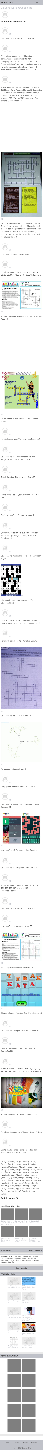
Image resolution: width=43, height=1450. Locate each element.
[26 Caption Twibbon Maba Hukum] (29, 1365)
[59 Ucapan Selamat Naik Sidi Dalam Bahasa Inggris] (14, 1425)
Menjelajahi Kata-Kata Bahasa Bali (13, 1346)
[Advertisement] (21, 125)
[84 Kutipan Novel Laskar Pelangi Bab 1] (14, 1281)
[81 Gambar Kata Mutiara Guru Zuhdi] (29, 1410)
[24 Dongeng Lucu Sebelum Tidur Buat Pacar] (29, 1281)
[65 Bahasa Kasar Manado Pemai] (29, 1341)
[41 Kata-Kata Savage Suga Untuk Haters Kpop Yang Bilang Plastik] (29, 1425)
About (8, 1443)
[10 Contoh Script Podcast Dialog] (35, 1214)
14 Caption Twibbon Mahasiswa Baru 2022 (34, 1241)
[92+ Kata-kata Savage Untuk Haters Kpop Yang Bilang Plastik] (29, 1311)
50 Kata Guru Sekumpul (26, 1301)
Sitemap (34, 1443)
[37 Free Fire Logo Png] (14, 1296)
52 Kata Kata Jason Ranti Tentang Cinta (21, 1221)
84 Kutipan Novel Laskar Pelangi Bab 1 (14, 1287)
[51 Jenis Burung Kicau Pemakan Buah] (14, 1365)
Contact (16, 1443)
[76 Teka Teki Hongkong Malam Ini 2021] (21, 1231)
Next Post (7, 1250)
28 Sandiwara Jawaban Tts (16, 7)
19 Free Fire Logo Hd (13, 1331)
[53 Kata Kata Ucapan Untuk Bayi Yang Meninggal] (7, 1214)
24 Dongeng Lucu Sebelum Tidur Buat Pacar (28, 1287)
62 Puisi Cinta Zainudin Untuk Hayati (6, 1240)
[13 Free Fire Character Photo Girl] (14, 1311)
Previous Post (34, 1250)
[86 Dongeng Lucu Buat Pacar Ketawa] (14, 1410)
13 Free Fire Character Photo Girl (14, 1316)
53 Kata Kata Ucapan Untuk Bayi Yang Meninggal (7, 1222)
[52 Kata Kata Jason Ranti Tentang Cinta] (21, 1214)
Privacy (25, 1443)
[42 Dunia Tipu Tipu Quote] (14, 1380)
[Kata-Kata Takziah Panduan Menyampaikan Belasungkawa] (29, 1327)
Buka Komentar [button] (21, 1268)
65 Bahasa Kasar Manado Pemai (27, 1346)
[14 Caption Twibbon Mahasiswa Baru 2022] (35, 1231)
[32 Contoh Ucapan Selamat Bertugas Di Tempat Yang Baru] (14, 1395)
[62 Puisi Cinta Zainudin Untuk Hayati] (7, 1231)
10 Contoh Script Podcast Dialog (34, 1221)
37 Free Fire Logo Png (13, 1301)
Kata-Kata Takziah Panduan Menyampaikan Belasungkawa (28, 1336)
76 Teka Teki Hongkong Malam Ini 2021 (20, 1240)
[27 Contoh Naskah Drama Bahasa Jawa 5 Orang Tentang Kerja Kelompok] (29, 1380)
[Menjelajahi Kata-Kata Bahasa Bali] (14, 1341)
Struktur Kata (6, 2)
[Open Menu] (36, 2)
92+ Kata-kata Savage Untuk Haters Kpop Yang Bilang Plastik (28, 1318)
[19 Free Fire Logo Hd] (14, 1326)
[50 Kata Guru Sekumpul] (29, 1296)
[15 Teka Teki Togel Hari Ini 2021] (29, 1395)
